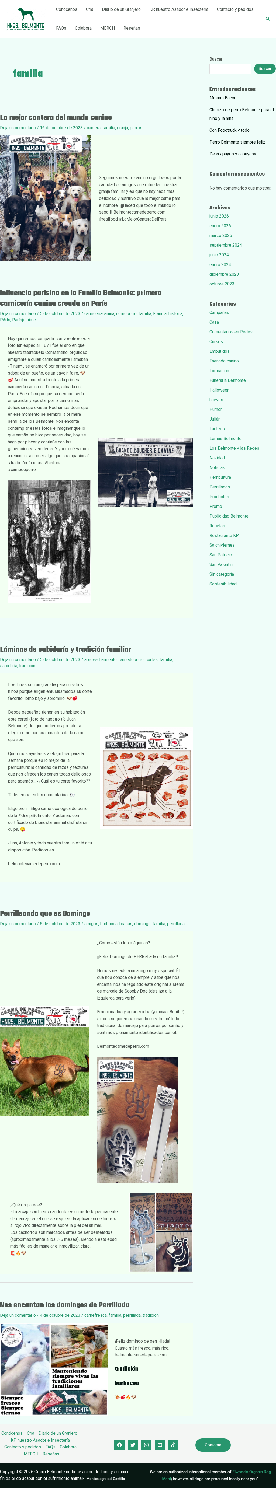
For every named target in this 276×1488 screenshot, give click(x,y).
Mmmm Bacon (222, 97)
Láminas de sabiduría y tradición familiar (65, 649)
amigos (91, 923)
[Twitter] (133, 1445)
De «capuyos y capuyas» (232, 153)
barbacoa (109, 923)
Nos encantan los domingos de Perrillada (65, 1305)
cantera (94, 127)
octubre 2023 (221, 284)
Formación (219, 370)
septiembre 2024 (225, 245)
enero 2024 (220, 264)
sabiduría (8, 665)
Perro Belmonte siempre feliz (237, 142)
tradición (27, 665)
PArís (5, 319)
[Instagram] (146, 1445)
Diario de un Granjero (121, 9)
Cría (89, 9)
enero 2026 (220, 225)
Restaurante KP (224, 535)
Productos (219, 496)
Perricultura (220, 477)
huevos (216, 399)
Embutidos (219, 351)
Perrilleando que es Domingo (45, 914)
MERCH (107, 28)
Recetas (217, 525)
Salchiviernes (222, 545)
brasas (125, 923)
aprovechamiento (100, 659)
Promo (215, 506)
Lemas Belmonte (225, 438)
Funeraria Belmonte (227, 380)
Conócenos (66, 9)
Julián (214, 419)
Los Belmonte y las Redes (234, 448)
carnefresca (95, 1315)
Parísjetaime (24, 319)
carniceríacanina (99, 313)
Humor (215, 409)
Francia (160, 313)
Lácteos (217, 428)
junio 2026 (219, 216)
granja (122, 127)
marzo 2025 (220, 235)
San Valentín (221, 564)
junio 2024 (219, 254)
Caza (214, 322)
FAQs (61, 28)
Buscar (215, 59)
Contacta (213, 1444)
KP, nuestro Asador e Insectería (178, 9)
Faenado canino (224, 361)
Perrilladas (219, 487)
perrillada (176, 923)
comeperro (126, 313)
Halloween (219, 390)
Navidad (217, 457)
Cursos (216, 341)
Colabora (83, 28)
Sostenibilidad (223, 583)
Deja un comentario (18, 127)
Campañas (219, 312)
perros (136, 127)
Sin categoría (221, 574)
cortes (152, 659)
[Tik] (173, 1445)
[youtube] (160, 1445)
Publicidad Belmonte (229, 516)
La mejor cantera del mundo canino (56, 118)
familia (108, 127)
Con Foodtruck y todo (229, 130)
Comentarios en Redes (231, 331)
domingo (142, 923)
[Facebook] (119, 1445)
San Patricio (220, 554)
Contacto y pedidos (235, 9)
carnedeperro (131, 659)
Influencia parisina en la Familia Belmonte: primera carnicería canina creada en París (81, 298)
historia (175, 313)
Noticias (217, 467)
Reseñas (131, 28)
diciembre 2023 (224, 274)
